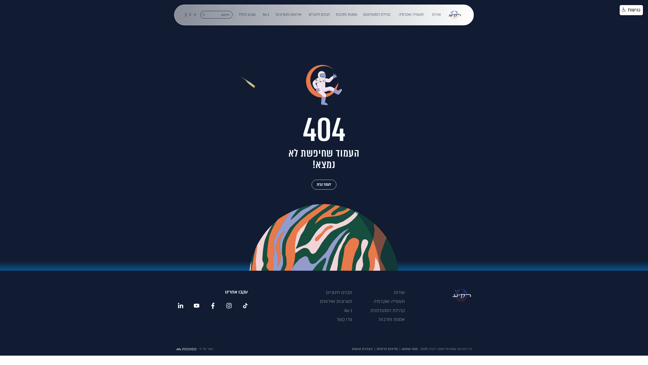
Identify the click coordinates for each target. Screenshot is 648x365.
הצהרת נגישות (362, 349)
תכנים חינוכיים (319, 14)
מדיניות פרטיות (387, 349)
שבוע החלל (247, 14)
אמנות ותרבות (346, 14)
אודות (436, 14)
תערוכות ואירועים (336, 301)
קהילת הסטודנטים (376, 14)
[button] (436, 15)
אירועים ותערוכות (288, 14)
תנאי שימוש (410, 349)
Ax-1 (266, 14)
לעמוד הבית (324, 184)
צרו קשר (344, 319)
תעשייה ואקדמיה (411, 14)
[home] (455, 15)
